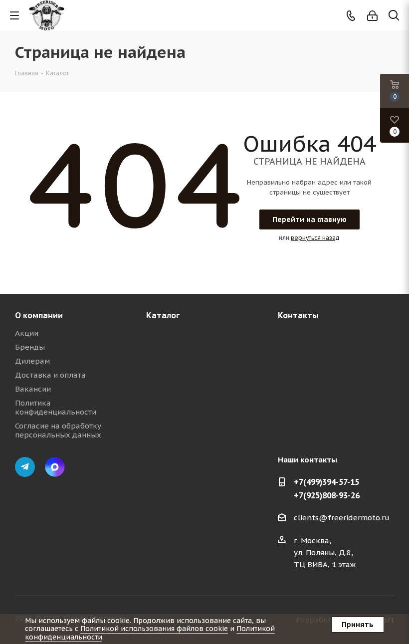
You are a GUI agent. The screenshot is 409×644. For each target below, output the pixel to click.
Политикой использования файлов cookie (154, 628)
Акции (26, 333)
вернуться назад (315, 237)
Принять (358, 624)
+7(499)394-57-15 (326, 482)
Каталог (163, 315)
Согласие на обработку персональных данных (58, 430)
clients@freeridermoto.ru (342, 517)
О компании (39, 315)
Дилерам (32, 361)
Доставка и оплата (50, 375)
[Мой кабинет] (372, 15)
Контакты (298, 315)
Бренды (30, 347)
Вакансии (33, 389)
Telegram (25, 467)
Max (55, 467)
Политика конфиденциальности (55, 407)
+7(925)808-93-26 (327, 495)
